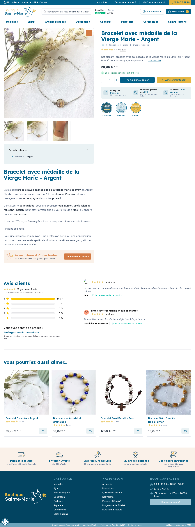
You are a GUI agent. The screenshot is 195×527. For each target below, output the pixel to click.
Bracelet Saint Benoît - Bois (117, 418)
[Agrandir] (49, 73)
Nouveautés (108, 497)
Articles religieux (55, 21)
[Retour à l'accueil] (26, 497)
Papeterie (127, 21)
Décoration (83, 21)
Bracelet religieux (141, 45)
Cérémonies (150, 21)
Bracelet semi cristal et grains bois (67, 420)
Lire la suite (154, 60)
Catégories (113, 45)
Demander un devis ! (77, 256)
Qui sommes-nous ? (125, 2)
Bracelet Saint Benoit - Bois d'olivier (161, 420)
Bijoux (31, 21)
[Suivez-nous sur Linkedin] (6, 525)
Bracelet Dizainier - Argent (22, 418)
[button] (6, 73)
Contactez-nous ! (155, 2)
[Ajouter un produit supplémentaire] (116, 80)
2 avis (123, 50)
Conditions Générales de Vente (66, 525)
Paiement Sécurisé (111, 501)
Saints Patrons (177, 21)
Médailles (12, 21)
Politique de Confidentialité (113, 525)
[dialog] (5, 521)
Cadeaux (105, 21)
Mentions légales (90, 525)
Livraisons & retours (112, 509)
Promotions (108, 488)
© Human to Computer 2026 (178, 525)
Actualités (101, 2)
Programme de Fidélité (113, 505)
